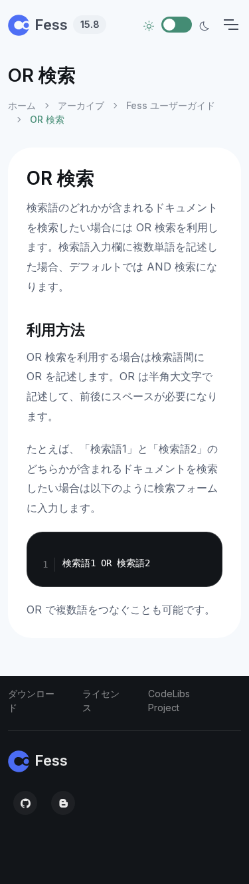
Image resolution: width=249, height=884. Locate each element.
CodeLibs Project (169, 700)
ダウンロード (31, 700)
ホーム (22, 105)
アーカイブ (81, 105)
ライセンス (101, 700)
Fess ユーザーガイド (170, 105)
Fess (67, 24)
